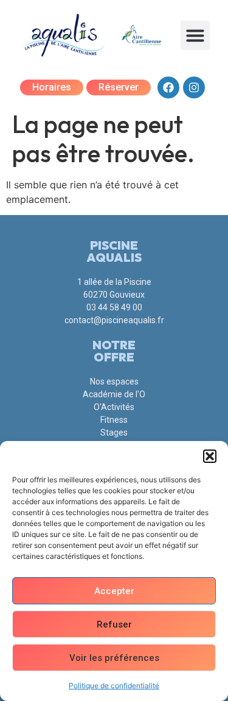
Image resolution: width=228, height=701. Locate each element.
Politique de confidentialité (114, 685)
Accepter (114, 591)
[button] (210, 456)
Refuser (114, 624)
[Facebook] (168, 87)
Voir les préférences (114, 657)
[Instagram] (194, 87)
